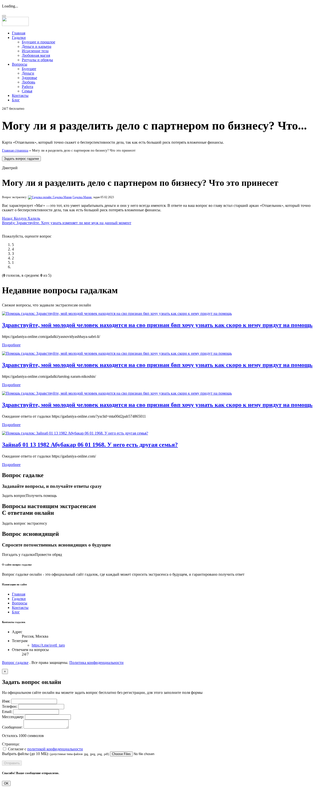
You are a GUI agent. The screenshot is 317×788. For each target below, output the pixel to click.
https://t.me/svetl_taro (48, 645)
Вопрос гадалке (15, 662)
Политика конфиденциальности (96, 662)
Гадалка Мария (82, 197)
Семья (27, 91)
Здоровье (29, 78)
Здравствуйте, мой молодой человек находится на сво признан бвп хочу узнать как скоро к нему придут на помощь (157, 325)
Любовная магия (36, 55)
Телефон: (9, 706)
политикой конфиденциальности (55, 749)
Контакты (20, 95)
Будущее (29, 69)
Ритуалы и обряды (37, 60)
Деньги (28, 73)
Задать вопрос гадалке (21, 159)
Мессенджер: (13, 717)
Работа (27, 86)
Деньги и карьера (36, 46)
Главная (18, 33)
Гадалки (19, 37)
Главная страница (15, 150)
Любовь (28, 82)
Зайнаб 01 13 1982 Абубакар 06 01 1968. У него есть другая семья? (90, 444)
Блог (16, 100)
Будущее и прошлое (38, 42)
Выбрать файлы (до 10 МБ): (25, 754)
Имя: (6, 701)
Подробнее (11, 345)
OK (6, 783)
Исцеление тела (35, 51)
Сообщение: (12, 727)
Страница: (11, 744)
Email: (7, 711)
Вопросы (19, 64)
